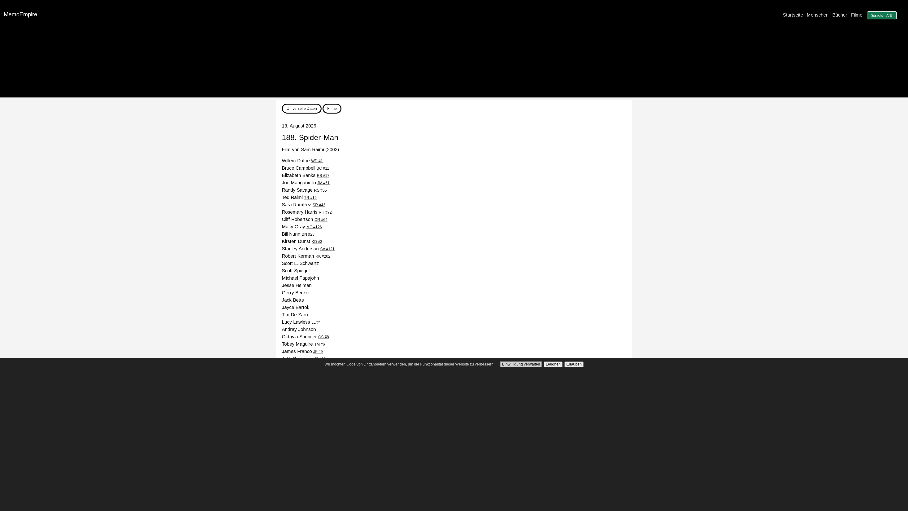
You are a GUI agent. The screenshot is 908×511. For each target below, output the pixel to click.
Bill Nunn (298, 234)
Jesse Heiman (297, 285)
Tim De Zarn (295, 314)
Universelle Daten (302, 108)
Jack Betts (293, 300)
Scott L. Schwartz (300, 263)
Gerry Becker (296, 292)
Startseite (793, 15)
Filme (856, 15)
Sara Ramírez (303, 204)
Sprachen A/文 (882, 15)
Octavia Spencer (305, 336)
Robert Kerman (306, 256)
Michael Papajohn (300, 278)
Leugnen (553, 364)
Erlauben (574, 364)
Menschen (818, 15)
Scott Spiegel (296, 270)
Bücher (839, 15)
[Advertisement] (454, 64)
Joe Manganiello (306, 182)
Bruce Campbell (305, 168)
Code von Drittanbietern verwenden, (376, 364)
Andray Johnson (299, 329)
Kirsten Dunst (302, 241)
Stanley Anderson (308, 248)
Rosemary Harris (307, 212)
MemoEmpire (20, 14)
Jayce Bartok (295, 307)
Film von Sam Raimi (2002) (310, 149)
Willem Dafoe (302, 160)
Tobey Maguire (303, 344)
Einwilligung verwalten (521, 364)
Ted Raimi (299, 197)
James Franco (302, 351)
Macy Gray (302, 226)
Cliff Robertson (304, 219)
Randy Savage (304, 190)
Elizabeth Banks (305, 175)
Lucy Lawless (301, 322)
